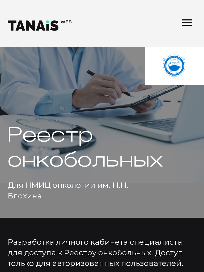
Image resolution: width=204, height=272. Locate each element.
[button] (187, 23)
